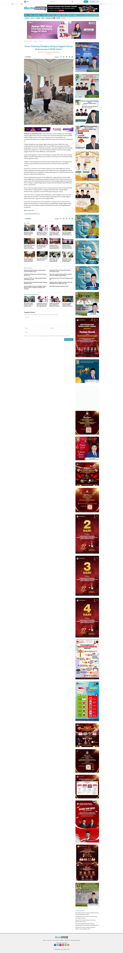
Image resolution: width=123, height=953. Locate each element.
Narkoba (38, 18)
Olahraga (33, 18)
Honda (42, 18)
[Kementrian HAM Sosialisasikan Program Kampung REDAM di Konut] (55, 241)
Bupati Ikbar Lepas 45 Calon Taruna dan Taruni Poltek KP (54, 260)
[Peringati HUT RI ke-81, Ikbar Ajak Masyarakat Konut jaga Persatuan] (42, 228)
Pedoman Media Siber (75, 940)
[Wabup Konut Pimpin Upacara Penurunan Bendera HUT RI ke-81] (55, 228)
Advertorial (69, 15)
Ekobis (63, 15)
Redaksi (62, 940)
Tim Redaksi (92, 1)
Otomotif (27, 18)
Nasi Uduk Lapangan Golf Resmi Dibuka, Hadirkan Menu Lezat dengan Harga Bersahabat (67, 233)
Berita (46, 52)
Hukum (48, 15)
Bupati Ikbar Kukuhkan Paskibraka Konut (42, 259)
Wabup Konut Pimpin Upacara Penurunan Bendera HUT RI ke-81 (54, 233)
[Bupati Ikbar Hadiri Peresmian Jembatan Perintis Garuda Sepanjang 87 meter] (29, 228)
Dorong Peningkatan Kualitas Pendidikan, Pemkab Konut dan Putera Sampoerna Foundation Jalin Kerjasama (28, 260)
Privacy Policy (56, 940)
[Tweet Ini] (64, 57)
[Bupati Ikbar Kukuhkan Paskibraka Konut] (42, 254)
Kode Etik (49, 940)
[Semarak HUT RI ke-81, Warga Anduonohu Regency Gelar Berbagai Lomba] (29, 241)
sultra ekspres (41, 52)
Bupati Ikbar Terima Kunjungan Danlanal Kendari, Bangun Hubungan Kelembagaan (67, 260)
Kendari (58, 18)
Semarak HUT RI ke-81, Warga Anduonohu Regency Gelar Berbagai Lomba (29, 247)
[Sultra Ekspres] (35, 8)
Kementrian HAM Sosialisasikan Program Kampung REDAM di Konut (54, 247)
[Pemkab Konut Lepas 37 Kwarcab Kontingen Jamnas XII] (42, 241)
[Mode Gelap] (98, 1)
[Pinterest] (60, 945)
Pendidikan (58, 15)
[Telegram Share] (69, 57)
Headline (53, 52)
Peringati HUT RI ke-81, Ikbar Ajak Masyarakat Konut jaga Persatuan (42, 233)
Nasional (30, 15)
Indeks (44, 940)
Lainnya (75, 15)
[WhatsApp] (65, 945)
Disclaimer (67, 940)
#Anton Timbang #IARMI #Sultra (32, 213)
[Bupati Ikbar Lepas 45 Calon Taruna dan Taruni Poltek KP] (55, 254)
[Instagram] (63, 945)
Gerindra (63, 18)
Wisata (52, 15)
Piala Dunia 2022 (49, 18)
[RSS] (68, 945)
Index (86, 1)
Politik (43, 15)
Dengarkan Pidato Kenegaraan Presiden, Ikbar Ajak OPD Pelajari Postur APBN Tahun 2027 (67, 247)
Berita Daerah (37, 15)
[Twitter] (58, 945)
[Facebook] (55, 945)
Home (26, 15)
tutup (22, 3)
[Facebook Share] (61, 57)
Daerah (49, 52)
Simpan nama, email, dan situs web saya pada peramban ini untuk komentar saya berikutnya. (47, 335)
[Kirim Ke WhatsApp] (72, 57)
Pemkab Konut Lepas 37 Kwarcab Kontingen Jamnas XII (42, 247)
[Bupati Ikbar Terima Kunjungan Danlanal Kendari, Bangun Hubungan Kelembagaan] (67, 254)
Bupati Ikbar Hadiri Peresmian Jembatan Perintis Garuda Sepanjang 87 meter (28, 234)
